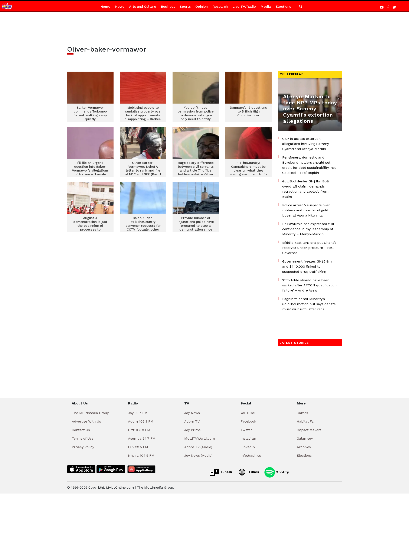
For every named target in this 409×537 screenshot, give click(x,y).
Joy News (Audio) (198, 455)
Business (168, 6)
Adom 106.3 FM (140, 421)
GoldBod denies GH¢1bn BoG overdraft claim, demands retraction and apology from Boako (305, 189)
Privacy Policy (83, 447)
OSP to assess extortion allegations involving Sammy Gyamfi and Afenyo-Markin (305, 144)
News (119, 6)
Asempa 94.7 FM (142, 438)
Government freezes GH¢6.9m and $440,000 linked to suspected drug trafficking (307, 266)
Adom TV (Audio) (198, 447)
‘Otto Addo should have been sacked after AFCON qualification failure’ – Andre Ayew (309, 285)
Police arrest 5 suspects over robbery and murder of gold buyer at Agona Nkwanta (306, 210)
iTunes (252, 472)
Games (302, 413)
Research (220, 6)
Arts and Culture (142, 6)
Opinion (201, 6)
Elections (283, 6)
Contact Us (81, 430)
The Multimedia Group (90, 413)
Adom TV (192, 421)
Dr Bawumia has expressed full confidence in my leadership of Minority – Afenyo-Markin (308, 229)
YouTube (248, 413)
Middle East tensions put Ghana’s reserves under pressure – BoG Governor (309, 248)
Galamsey (305, 438)
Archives (304, 447)
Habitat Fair (306, 421)
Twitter (246, 430)
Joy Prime (192, 430)
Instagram (249, 438)
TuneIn (225, 472)
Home (105, 6)
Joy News (192, 413)
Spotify (282, 472)
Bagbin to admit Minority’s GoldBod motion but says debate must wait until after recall (309, 304)
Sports (185, 6)
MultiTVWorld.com (199, 438)
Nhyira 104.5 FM (141, 455)
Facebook (248, 421)
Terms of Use (83, 438)
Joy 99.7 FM (137, 413)
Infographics (251, 455)
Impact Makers (309, 430)
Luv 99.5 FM (138, 447)
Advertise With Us (86, 421)
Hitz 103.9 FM (139, 430)
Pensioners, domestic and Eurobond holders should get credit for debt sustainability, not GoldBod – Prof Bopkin (309, 165)
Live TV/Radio (244, 6)
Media (266, 6)
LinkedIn (248, 447)
